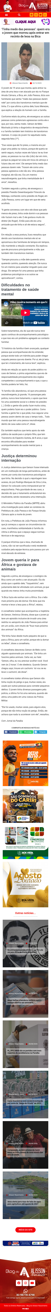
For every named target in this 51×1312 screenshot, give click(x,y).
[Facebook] (31, 15)
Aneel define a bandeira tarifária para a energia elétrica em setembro (24, 1001)
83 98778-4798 (25, 1294)
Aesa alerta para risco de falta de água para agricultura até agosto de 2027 (24, 1203)
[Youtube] (40, 15)
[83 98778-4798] (25, 1291)
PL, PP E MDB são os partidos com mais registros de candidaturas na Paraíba (24, 1052)
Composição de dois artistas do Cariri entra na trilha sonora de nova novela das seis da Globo (25, 1152)
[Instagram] (36, 15)
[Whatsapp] (45, 15)
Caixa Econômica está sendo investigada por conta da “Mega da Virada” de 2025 (25, 1102)
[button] (6, 15)
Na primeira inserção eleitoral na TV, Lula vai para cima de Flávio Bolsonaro (25, 951)
